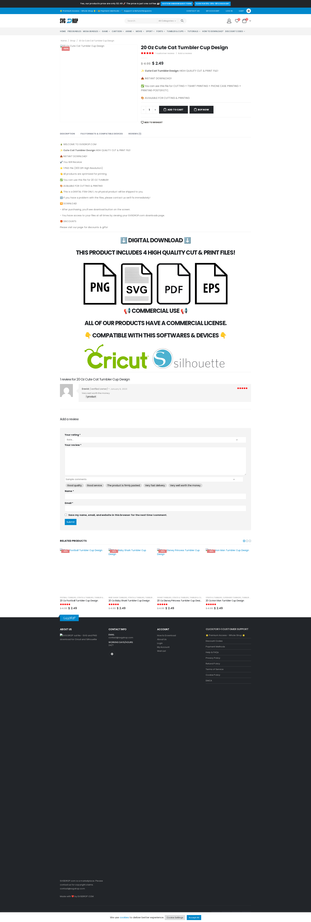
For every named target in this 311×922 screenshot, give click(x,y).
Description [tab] (67, 133)
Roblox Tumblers (213, 597)
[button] (244, 541)
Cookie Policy (213, 674)
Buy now (203, 109)
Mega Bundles (90, 31)
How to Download (166, 635)
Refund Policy (213, 663)
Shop (72, 40)
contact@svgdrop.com (72, 888)
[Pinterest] (248, 11)
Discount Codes (234, 31)
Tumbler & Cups (175, 31)
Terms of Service (215, 669)
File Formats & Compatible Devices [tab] (102, 133)
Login (160, 643)
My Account (212, 11)
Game (105, 31)
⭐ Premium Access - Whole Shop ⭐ (78, 11)
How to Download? (212, 31)
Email (69, 503)
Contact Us (193, 11)
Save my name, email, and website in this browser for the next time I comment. (117, 515)
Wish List (161, 651)
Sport (149, 31)
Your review (73, 445)
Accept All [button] (194, 917)
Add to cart (175, 109)
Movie (139, 31)
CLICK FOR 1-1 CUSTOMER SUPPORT (227, 629)
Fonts (159, 31)
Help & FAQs (212, 652)
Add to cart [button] (100, 554)
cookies (124, 917)
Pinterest (112, 654)
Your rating (73, 434)
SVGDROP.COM (86, 896)
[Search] (182, 21)
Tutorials (192, 31)
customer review (165, 53)
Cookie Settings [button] (175, 917)
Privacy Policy (213, 657)
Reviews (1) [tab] (134, 133)
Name (69, 491)
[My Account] (229, 21)
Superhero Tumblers (183, 597)
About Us (162, 639)
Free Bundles (74, 31)
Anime (129, 31)
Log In (229, 11)
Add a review (185, 53)
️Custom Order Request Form (176, 3)
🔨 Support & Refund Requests (136, 11)
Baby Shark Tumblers (69, 597)
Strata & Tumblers (87, 597)
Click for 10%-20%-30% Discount (212, 3)
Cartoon (117, 31)
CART (241, 11)
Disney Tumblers (116, 597)
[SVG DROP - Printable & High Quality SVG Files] (69, 20)
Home (63, 31)
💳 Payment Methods (108, 11)
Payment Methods (215, 646)
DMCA (209, 680)
